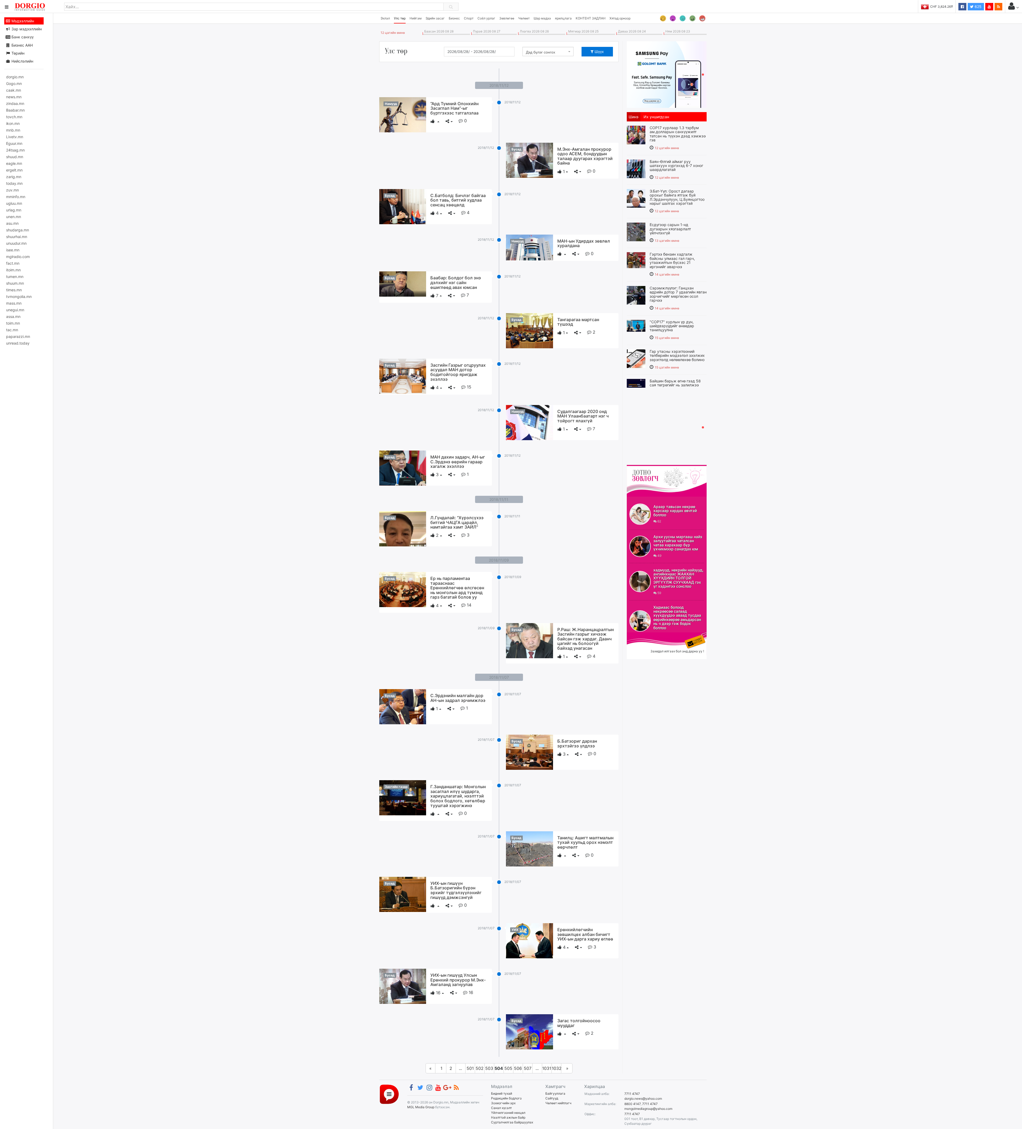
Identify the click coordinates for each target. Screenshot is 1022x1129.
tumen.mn (14, 276)
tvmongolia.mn (19, 296)
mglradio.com (18, 256)
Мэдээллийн (22, 21)
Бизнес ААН (21, 45)
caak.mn (13, 90)
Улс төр (400, 18)
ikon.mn (13, 123)
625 (978, 6)
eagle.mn (14, 163)
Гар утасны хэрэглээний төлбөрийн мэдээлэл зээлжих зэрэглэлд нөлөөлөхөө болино (677, 355)
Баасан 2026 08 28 (438, 31)
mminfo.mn (15, 196)
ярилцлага (563, 18)
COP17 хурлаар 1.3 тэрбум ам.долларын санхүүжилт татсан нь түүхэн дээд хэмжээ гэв (678, 133)
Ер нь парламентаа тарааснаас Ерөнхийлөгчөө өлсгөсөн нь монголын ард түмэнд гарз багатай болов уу (457, 588)
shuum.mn (15, 283)
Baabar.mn (15, 110)
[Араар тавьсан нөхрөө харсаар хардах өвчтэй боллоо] (640, 514)
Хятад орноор (619, 18)
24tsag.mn (15, 150)
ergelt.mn (14, 170)
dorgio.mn (15, 77)
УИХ (515, 930)
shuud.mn (14, 156)
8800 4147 (632, 1104)
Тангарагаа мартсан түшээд (578, 322)
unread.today (18, 343)
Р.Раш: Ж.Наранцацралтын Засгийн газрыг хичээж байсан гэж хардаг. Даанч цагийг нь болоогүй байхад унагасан (585, 639)
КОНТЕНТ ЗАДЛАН (590, 18)
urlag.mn (13, 210)
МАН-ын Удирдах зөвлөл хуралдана (583, 243)
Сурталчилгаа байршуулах (512, 1122)
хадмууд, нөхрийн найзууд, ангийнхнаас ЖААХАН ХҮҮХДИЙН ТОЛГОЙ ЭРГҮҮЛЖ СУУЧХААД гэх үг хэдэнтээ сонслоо (678, 578)
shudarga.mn (17, 230)
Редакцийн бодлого (506, 1098)
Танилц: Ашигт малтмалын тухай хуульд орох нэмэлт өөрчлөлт (585, 842)
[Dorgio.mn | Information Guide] (389, 1094)
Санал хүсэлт (501, 1108)
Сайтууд (551, 1098)
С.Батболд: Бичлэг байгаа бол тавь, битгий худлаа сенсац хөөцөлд (458, 200)
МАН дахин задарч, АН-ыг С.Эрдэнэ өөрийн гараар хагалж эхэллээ (457, 461)
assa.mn (13, 316)
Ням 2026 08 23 (677, 31)
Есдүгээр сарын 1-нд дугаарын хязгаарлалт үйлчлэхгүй (670, 228)
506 (518, 1068)
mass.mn (14, 303)
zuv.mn (12, 190)
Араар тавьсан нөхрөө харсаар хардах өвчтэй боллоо (675, 510)
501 (470, 1068)
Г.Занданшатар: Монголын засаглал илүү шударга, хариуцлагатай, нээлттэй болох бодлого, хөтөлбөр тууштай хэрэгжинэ (458, 796)
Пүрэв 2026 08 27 (485, 31)
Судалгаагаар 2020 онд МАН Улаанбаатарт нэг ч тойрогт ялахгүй (583, 416)
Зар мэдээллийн (26, 29)
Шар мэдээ (542, 18)
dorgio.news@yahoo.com (643, 1099)
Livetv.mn (14, 136)
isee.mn (12, 250)
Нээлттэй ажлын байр (508, 1117)
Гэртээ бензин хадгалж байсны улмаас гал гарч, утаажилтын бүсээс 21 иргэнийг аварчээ (672, 260)
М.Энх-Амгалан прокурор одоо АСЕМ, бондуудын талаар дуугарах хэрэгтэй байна (585, 156)
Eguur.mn (14, 143)
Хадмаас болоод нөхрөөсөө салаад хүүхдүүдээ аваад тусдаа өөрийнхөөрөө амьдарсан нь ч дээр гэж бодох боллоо (677, 617)
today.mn (14, 183)
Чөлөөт (524, 18)
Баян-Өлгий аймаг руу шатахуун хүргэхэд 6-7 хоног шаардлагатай (676, 165)
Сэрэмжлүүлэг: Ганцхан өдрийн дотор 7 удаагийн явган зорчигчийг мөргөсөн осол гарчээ (678, 294)
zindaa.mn (15, 103)
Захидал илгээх (643, 635)
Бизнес (454, 18)
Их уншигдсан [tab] (656, 116)
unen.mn (13, 216)
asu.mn (12, 223)
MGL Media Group (420, 1107)
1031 (546, 1068)
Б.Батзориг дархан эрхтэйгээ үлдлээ (577, 743)
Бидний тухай (501, 1093)
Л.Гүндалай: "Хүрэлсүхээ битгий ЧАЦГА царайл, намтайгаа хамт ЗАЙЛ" (457, 522)
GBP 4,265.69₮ (941, 7)
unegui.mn (15, 310)
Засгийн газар (396, 787)
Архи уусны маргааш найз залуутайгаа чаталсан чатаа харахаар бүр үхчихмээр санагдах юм (677, 542)
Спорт (468, 18)
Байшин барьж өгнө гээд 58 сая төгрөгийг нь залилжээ (675, 383)
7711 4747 (632, 1094)
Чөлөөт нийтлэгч (558, 1103)
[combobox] (548, 51)
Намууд (391, 104)
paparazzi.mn (18, 336)
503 (489, 1068)
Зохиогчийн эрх (503, 1103)
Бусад (516, 149)
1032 (556, 1068)
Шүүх (599, 51)
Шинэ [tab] (633, 116)
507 (527, 1068)
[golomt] (667, 74)
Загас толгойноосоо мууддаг (578, 1023)
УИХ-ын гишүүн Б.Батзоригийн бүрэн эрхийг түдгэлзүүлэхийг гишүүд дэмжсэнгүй (455, 890)
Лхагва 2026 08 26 (533, 31)
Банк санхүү (22, 37)
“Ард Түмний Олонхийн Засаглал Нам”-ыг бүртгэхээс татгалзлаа (454, 108)
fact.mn (12, 263)
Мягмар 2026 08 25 (583, 31)
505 (508, 1068)
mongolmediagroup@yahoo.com (648, 1109)
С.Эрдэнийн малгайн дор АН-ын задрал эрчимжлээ (457, 698)
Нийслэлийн (21, 61)
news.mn (14, 97)
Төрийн (17, 53)
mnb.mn (13, 130)
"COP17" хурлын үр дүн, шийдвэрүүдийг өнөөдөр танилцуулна (672, 326)
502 (480, 1068)
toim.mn (13, 323)
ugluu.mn (14, 203)
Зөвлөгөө (506, 18)
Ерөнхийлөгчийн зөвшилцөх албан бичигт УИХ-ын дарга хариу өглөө (585, 934)
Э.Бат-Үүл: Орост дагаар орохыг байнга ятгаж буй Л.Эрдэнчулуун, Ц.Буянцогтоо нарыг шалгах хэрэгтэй (677, 197)
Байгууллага (555, 1093)
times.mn (14, 290)
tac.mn (12, 330)
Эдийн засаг (435, 18)
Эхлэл (385, 18)
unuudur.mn (16, 243)
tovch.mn (14, 116)
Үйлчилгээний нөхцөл (508, 1113)
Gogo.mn (14, 83)
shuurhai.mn (16, 236)
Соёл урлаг (486, 18)
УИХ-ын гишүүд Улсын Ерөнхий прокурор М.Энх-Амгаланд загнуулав (458, 979)
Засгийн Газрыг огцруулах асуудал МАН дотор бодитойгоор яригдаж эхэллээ (458, 372)
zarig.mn (13, 176)
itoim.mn (13, 270)
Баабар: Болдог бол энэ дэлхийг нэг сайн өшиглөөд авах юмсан (455, 282)
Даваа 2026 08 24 (631, 31)
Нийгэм (416, 18)
